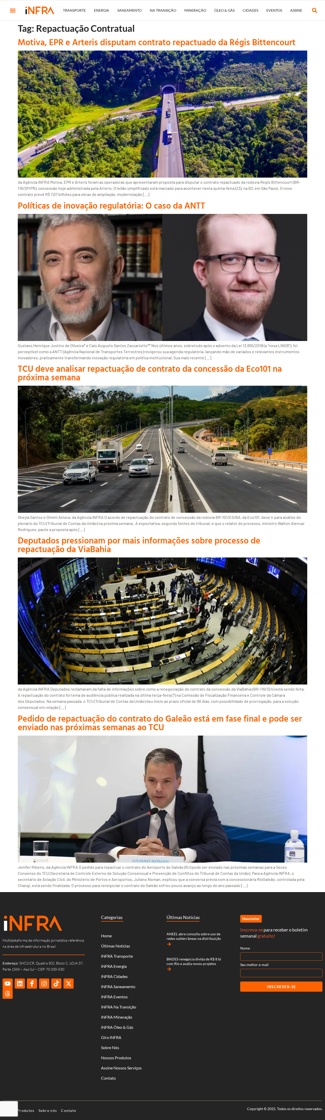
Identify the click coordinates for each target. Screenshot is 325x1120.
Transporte (74, 10)
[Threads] (8, 994)
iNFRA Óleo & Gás (117, 1027)
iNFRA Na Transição (118, 1006)
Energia (101, 10)
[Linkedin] (20, 983)
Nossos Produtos (116, 1057)
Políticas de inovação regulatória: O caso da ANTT (111, 205)
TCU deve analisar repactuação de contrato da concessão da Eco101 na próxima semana (150, 373)
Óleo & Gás (224, 10)
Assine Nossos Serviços (121, 1067)
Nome (245, 948)
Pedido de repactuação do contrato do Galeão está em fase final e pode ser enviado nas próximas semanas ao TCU (160, 723)
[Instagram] (44, 983)
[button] (12, 10)
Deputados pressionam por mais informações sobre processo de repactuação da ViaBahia (139, 544)
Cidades (250, 10)
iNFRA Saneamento (118, 986)
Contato (108, 1078)
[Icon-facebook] (32, 983)
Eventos (274, 10)
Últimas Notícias (115, 945)
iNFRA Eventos (114, 996)
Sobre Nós (110, 1047)
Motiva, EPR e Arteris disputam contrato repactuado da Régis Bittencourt (157, 42)
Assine (296, 10)
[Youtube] (8, 983)
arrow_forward (169, 944)
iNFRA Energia (114, 966)
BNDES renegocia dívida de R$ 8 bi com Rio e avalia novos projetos (194, 961)
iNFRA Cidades (114, 976)
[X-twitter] (68, 983)
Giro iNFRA (111, 1037)
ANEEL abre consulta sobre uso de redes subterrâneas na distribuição (194, 936)
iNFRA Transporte (117, 956)
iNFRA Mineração (116, 1017)
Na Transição (163, 10)
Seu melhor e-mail (254, 964)
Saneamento (129, 10)
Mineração (195, 10)
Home (106, 935)
